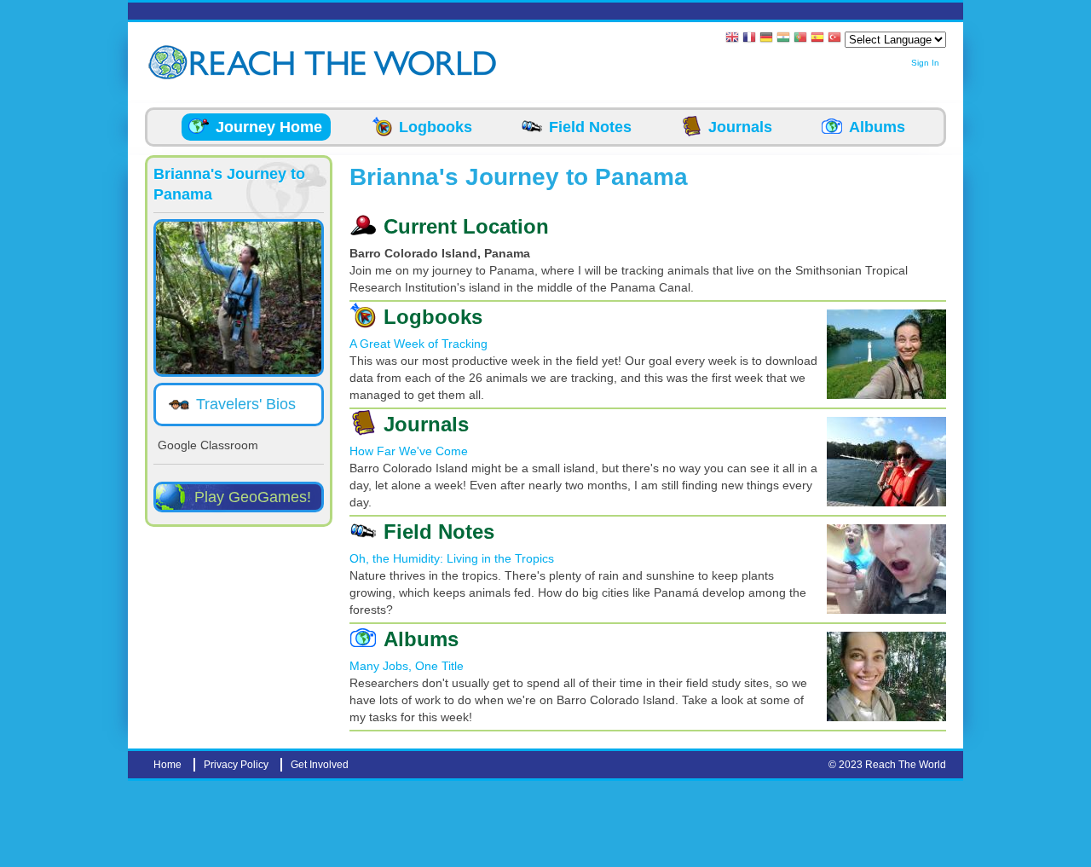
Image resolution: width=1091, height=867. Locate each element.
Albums (877, 127)
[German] (766, 39)
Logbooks (435, 127)
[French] (749, 39)
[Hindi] (783, 39)
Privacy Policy (236, 765)
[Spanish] (817, 39)
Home (167, 765)
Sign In (925, 62)
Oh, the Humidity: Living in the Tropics (451, 558)
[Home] (170, 62)
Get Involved (320, 765)
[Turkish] (834, 39)
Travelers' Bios (246, 404)
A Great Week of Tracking (418, 343)
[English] (732, 39)
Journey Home (269, 127)
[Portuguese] (800, 39)
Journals (740, 127)
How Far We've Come (408, 451)
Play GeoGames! (252, 497)
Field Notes (590, 127)
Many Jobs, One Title (406, 666)
